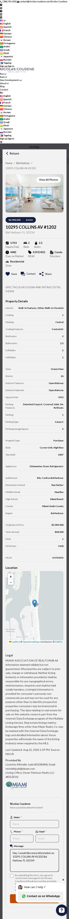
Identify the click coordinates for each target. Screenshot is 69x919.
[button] (34, 603)
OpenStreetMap (31, 641)
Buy (2, 73)
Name (18, 817)
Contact (4, 89)
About (3, 83)
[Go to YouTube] (1, 14)
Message (19, 846)
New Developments (9, 80)
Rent (2, 77)
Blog (2, 86)
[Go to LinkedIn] (1, 17)
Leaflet (15, 641)
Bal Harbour (23, 163)
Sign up (3, 66)
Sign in (11, 66)
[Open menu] (1, 141)
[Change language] (3, 20)
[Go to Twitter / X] (1, 11)
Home (9, 163)
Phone (18, 831)
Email (42, 831)
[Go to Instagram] (1, 7)
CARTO (58, 641)
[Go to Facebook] (1, 4)
